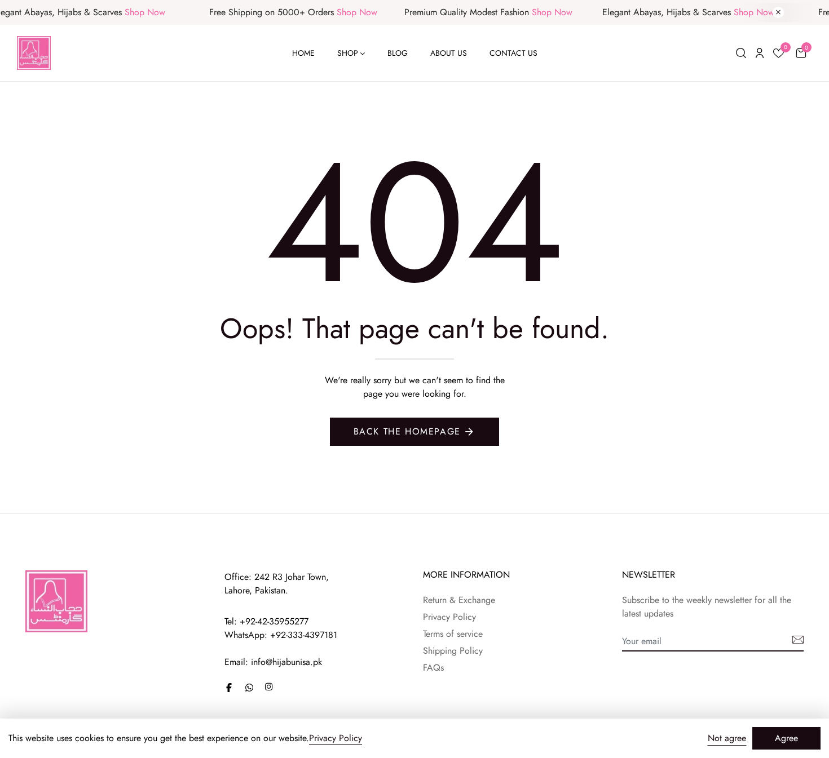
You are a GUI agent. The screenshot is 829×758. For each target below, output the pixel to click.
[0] (778, 55)
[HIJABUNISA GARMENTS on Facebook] (228, 687)
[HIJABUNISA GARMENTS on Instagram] (269, 686)
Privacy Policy (449, 616)
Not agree (727, 738)
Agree (786, 738)
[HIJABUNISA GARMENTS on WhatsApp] (249, 687)
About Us (448, 53)
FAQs (433, 667)
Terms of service (453, 633)
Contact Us (513, 53)
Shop (347, 53)
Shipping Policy (453, 650)
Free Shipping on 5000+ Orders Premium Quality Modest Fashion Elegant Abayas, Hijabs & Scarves (475, 12)
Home (303, 53)
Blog (397, 53)
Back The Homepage (407, 431)
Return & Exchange (459, 599)
